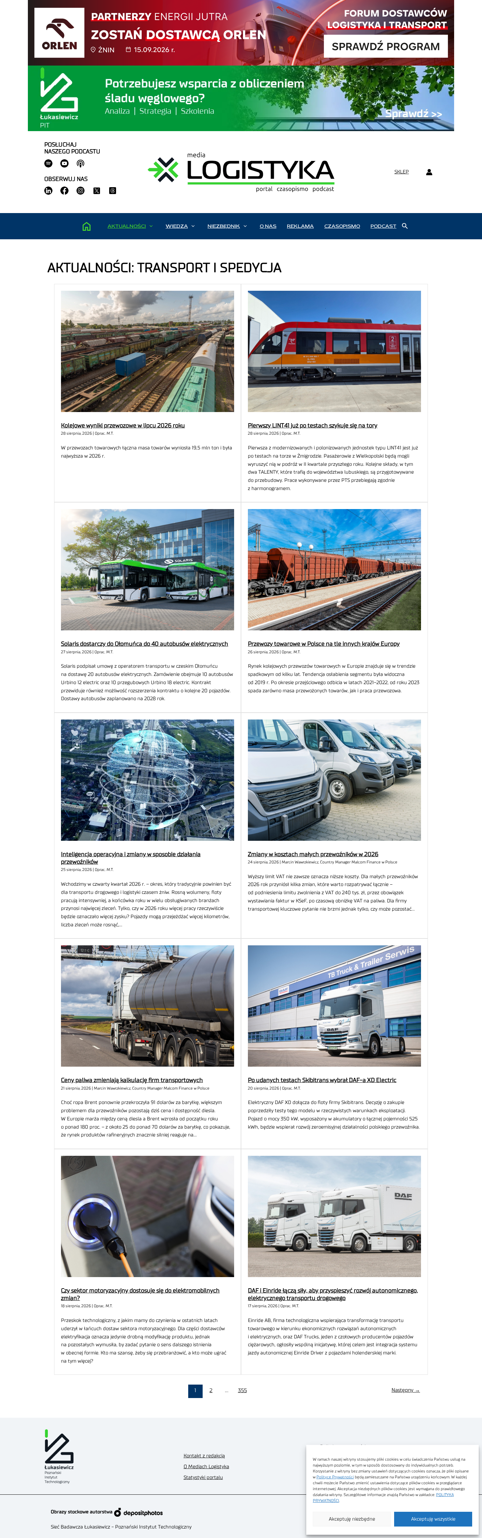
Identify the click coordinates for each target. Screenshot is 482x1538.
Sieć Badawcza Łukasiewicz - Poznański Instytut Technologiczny (121, 1527)
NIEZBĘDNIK (224, 226)
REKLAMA (300, 226)
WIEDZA (177, 226)
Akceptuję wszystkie (433, 1519)
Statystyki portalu (203, 1477)
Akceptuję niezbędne (352, 1519)
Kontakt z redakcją (204, 1455)
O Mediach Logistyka (206, 1466)
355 (242, 1390)
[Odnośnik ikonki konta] (429, 172)
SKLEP (401, 171)
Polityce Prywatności (335, 1477)
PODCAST (383, 226)
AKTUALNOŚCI (127, 226)
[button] (151, 226)
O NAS (268, 226)
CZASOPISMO (342, 226)
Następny (406, 1390)
